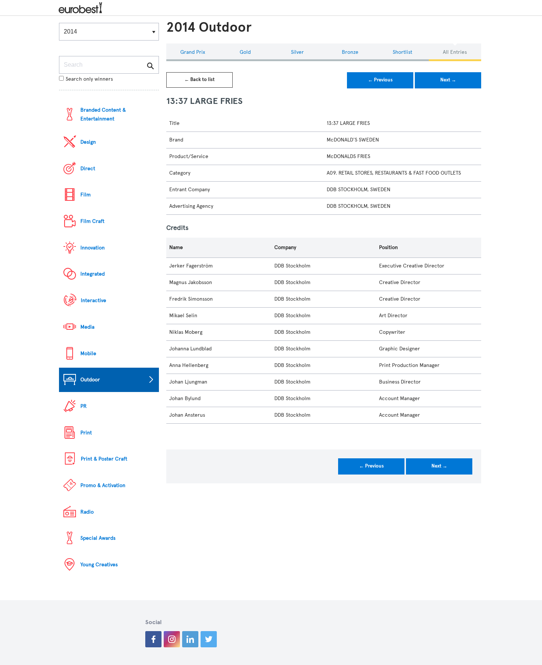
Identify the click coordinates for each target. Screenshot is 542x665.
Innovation (92, 248)
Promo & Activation (102, 485)
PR (83, 406)
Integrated (92, 274)
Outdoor (90, 380)
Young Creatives (99, 564)
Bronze (350, 52)
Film (85, 195)
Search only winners (89, 79)
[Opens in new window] (153, 639)
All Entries (455, 52)
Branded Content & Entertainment (103, 114)
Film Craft (92, 221)
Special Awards (97, 538)
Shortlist (402, 52)
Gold (245, 52)
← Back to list (199, 80)
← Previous (380, 80)
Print (86, 433)
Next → (448, 80)
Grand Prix (192, 52)
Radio (87, 512)
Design (88, 142)
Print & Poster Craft (104, 459)
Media (87, 327)
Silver (297, 52)
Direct (87, 168)
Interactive (93, 300)
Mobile (88, 353)
